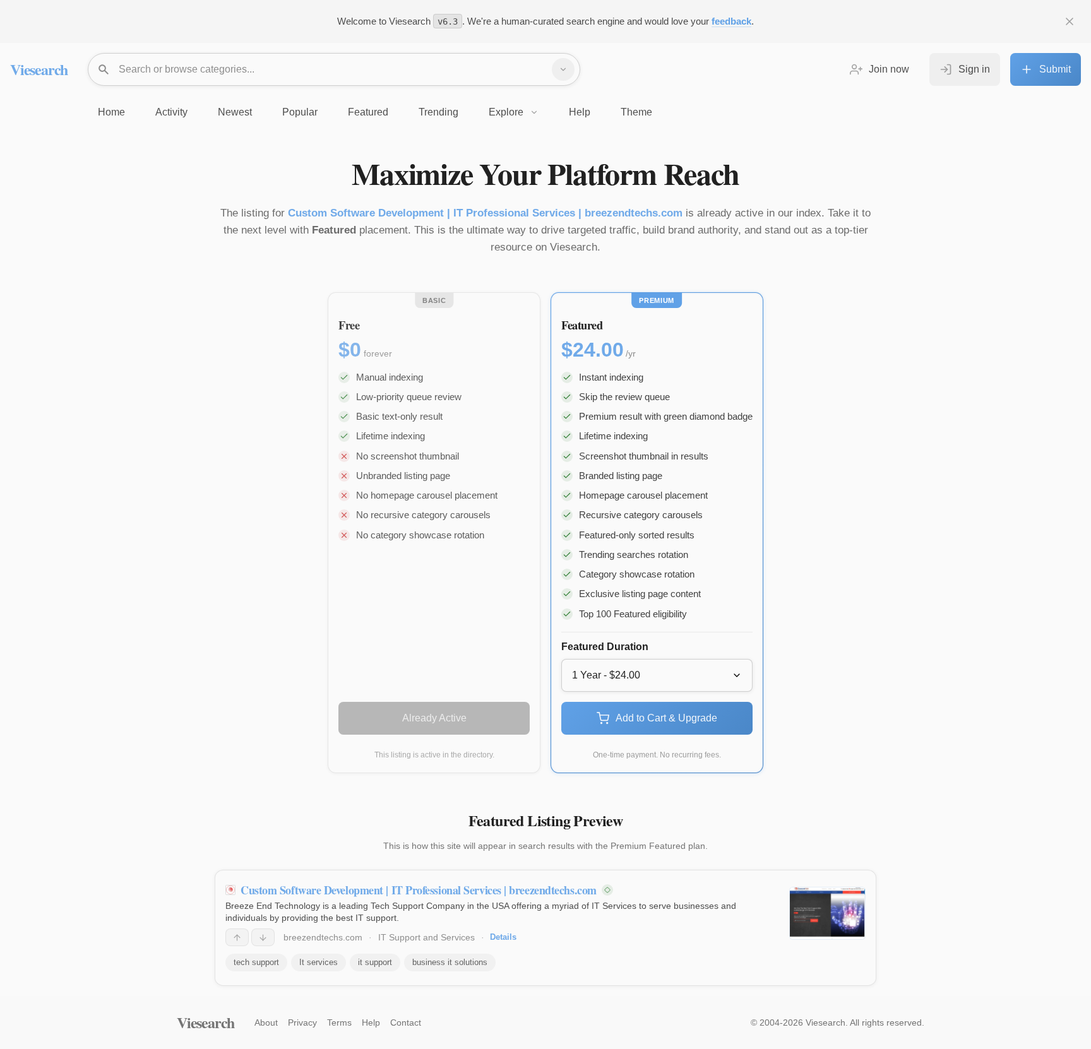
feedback (731, 21)
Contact (405, 1022)
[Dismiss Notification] (1069, 21)
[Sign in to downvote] (263, 937)
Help (371, 1022)
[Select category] (563, 69)
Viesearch (39, 69)
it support (375, 962)
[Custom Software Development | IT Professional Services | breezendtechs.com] (827, 913)
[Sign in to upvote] (237, 937)
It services (318, 962)
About (266, 1022)
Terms (339, 1022)
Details (503, 937)
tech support (256, 962)
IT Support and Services (426, 937)
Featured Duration (604, 646)
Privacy (302, 1022)
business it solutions (449, 962)
